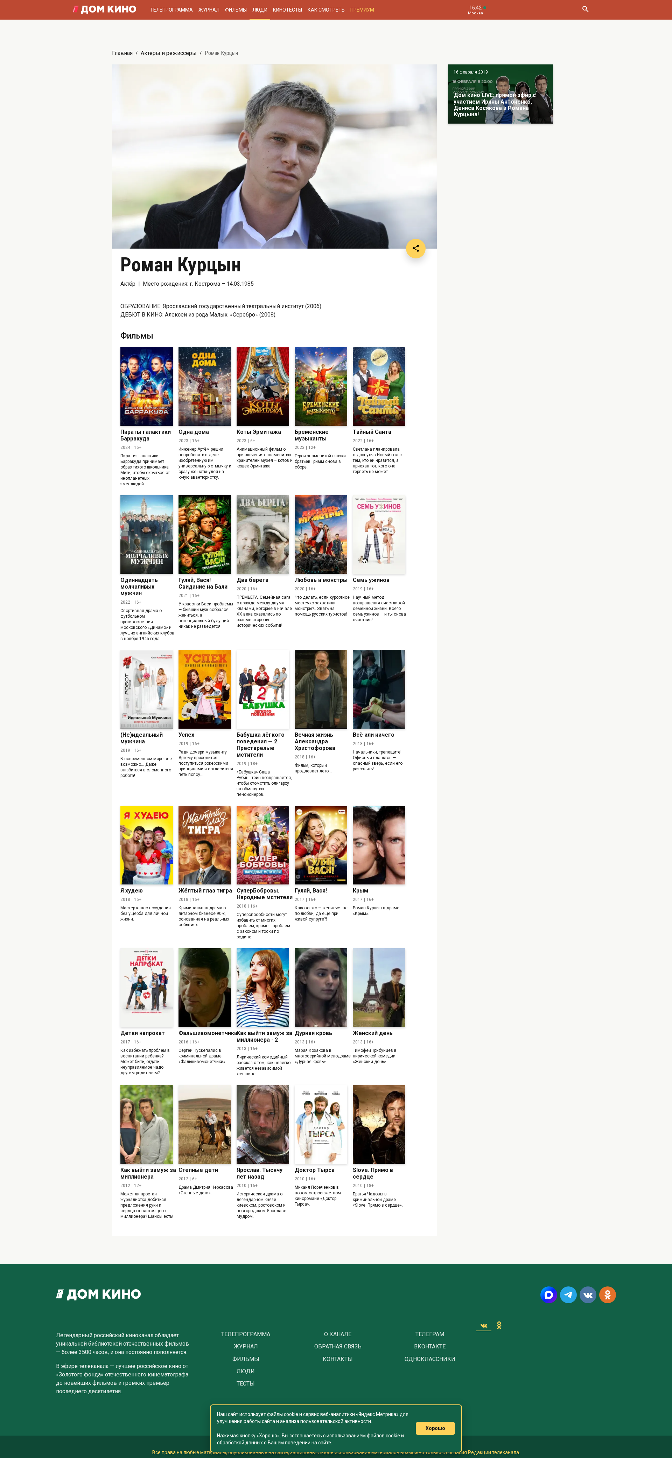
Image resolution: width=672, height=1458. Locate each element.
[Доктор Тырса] (321, 1124)
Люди (259, 10)
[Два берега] (263, 534)
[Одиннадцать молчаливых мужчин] (146, 534)
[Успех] (204, 689)
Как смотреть (326, 10)
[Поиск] (585, 9)
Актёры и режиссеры (169, 53)
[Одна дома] (204, 386)
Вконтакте (430, 1347)
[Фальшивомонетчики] (204, 987)
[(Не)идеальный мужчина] (146, 689)
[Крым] (379, 845)
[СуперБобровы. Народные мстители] (263, 845)
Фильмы (236, 10)
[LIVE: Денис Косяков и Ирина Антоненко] (500, 94)
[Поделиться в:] (416, 248)
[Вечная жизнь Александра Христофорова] (321, 689)
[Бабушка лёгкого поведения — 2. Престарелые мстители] (263, 689)
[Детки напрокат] (146, 987)
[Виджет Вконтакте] (483, 1325)
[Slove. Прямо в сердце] (379, 1124)
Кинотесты (287, 10)
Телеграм (429, 1334)
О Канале (337, 1334)
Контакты (338, 1359)
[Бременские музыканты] (321, 386)
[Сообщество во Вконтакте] (588, 1294)
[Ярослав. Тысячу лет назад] (263, 1124)
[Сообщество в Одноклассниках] (607, 1294)
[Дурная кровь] (321, 987)
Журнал (208, 10)
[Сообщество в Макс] (548, 1294)
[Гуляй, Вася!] (321, 845)
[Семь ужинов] (379, 534)
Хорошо (435, 1428)
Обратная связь (338, 1347)
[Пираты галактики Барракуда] (146, 386)
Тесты (246, 1384)
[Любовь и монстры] (321, 534)
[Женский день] (379, 987)
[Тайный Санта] (379, 386)
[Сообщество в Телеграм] (568, 1294)
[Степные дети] (204, 1124)
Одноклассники (430, 1359)
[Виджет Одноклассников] (499, 1325)
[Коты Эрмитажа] (263, 386)
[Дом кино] (104, 10)
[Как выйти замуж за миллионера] (146, 1124)
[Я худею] (146, 845)
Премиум (362, 10)
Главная (122, 53)
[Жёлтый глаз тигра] (204, 845)
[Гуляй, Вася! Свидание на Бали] (204, 534)
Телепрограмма (171, 10)
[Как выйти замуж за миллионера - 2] (263, 987)
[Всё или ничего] (379, 689)
